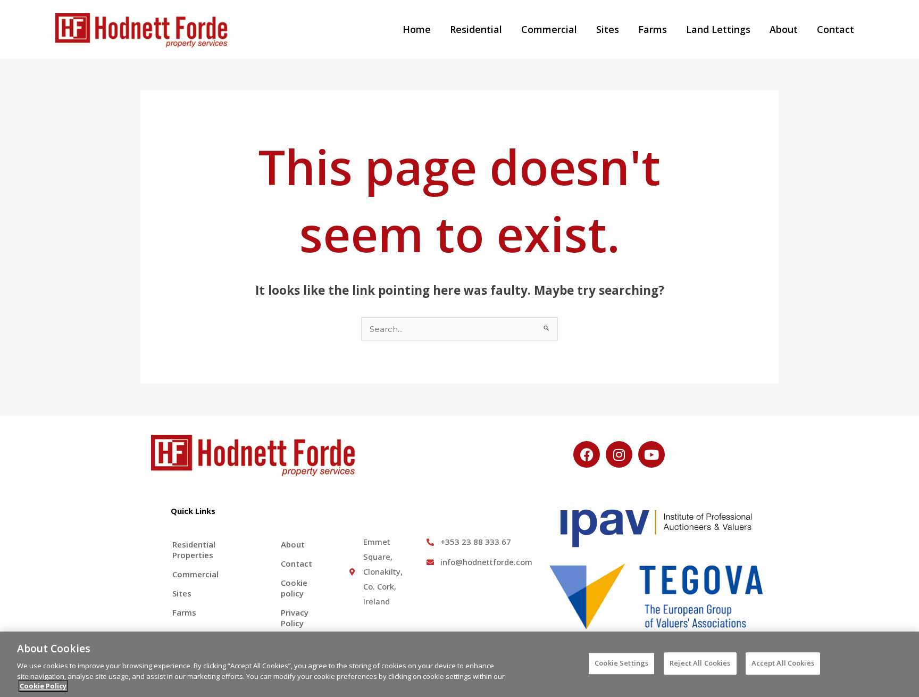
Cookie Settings (621, 663)
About (784, 29)
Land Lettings (718, 29)
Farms (652, 29)
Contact (835, 29)
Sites (607, 29)
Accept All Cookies (782, 663)
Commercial (549, 29)
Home (417, 29)
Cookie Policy (43, 686)
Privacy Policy (294, 617)
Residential (476, 29)
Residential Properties (193, 549)
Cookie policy (294, 588)
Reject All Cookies (700, 663)
